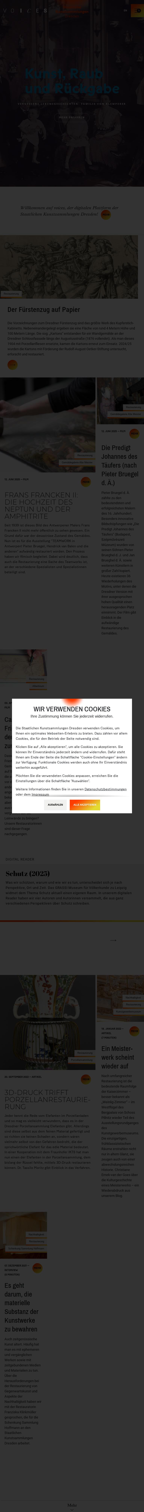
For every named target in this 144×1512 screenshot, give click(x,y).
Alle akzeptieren (85, 804)
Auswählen (55, 804)
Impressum (40, 794)
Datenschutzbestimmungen (106, 789)
